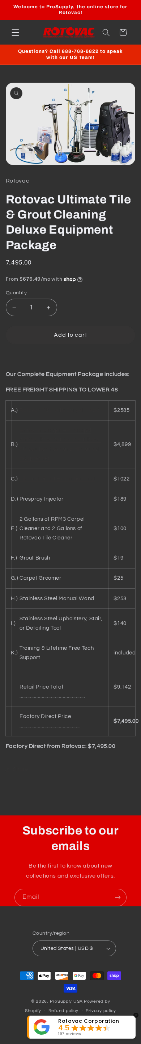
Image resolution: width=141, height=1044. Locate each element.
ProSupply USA (66, 1001)
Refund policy (63, 1011)
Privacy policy (101, 1011)
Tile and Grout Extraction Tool (57, 479)
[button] (15, 32)
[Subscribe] (118, 897)
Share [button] (20, 769)
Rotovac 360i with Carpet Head (59, 410)
